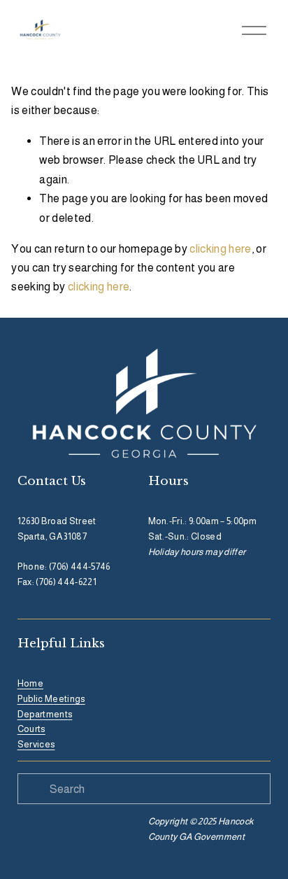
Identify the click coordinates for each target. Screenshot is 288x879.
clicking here (220, 248)
